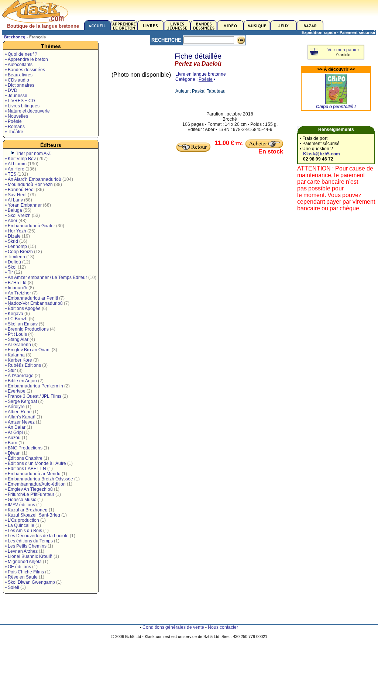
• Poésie (13, 121)
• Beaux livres (18, 74)
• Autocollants (18, 64)
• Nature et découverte (27, 111)
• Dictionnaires (19, 85)
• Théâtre (14, 131)
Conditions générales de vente (173, 627)
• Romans (15, 126)
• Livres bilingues (22, 105)
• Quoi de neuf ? (21, 54)
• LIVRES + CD (20, 100)
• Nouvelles (16, 116)
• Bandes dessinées (25, 69)
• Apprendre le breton (26, 59)
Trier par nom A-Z (33, 153)
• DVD (11, 90)
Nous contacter (223, 627)
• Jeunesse (16, 95)
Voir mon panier (343, 49)
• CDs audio (17, 80)
